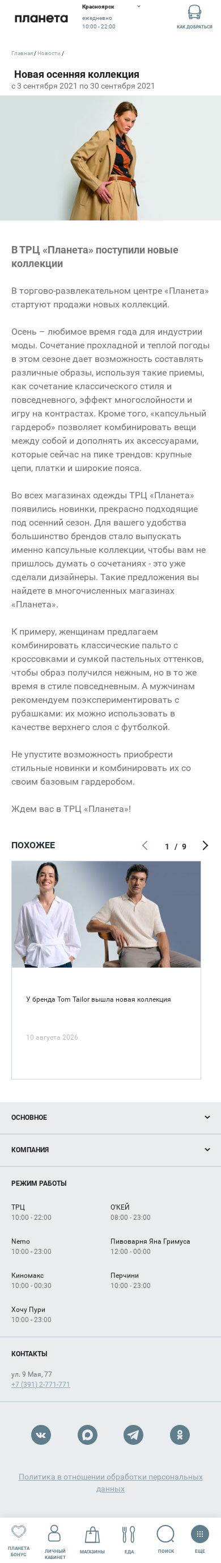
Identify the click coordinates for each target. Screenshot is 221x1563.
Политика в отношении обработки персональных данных (111, 1482)
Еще (199, 1548)
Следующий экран (204, 846)
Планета (41, 18)
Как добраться (194, 27)
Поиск (166, 1551)
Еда (129, 1551)
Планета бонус (18, 1551)
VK (41, 1435)
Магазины (92, 1551)
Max (87, 1435)
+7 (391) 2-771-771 (40, 1385)
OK (180, 1435)
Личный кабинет (55, 1554)
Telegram (133, 1435)
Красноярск (98, 6)
